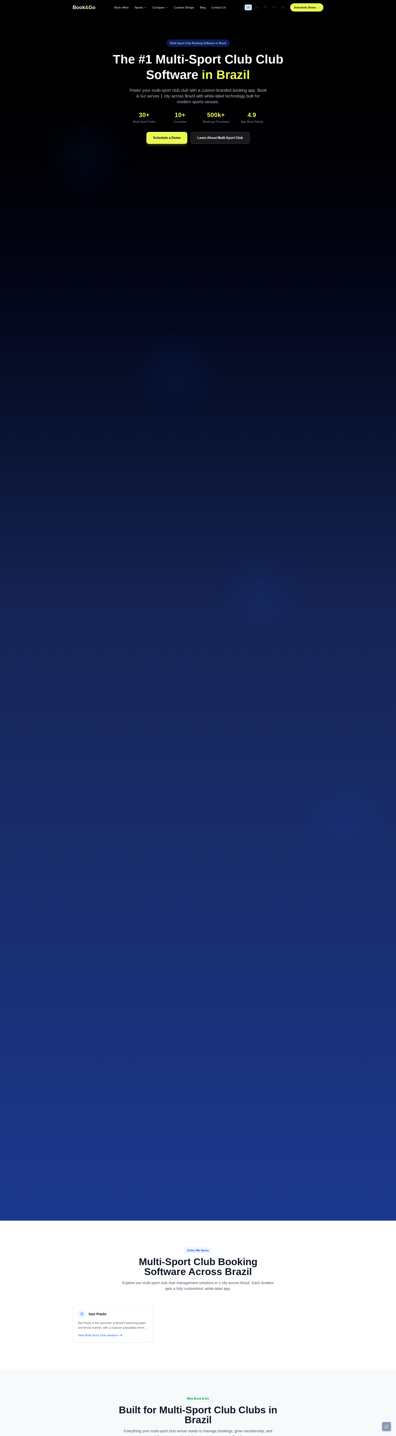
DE (283, 7)
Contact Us (218, 7)
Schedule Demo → (307, 7)
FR (274, 7)
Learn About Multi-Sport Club (220, 138)
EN (248, 7)
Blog (203, 7)
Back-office (121, 7)
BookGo (84, 7)
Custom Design (184, 7)
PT (266, 7)
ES (257, 7)
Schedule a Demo (167, 138)
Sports (138, 7)
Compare (158, 7)
